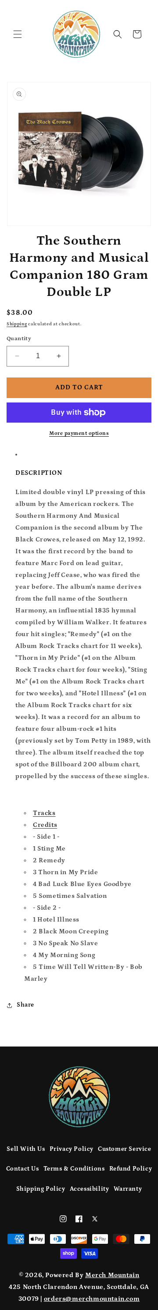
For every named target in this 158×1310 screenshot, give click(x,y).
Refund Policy (130, 1168)
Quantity (19, 338)
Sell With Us (26, 1149)
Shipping (17, 324)
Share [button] (25, 1004)
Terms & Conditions (74, 1168)
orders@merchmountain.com (92, 1299)
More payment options (79, 433)
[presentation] (44, 813)
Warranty (128, 1189)
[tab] (87, 813)
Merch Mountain (112, 1275)
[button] (17, 34)
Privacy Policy (71, 1149)
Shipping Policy (40, 1189)
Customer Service (124, 1149)
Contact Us (22, 1168)
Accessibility (89, 1189)
